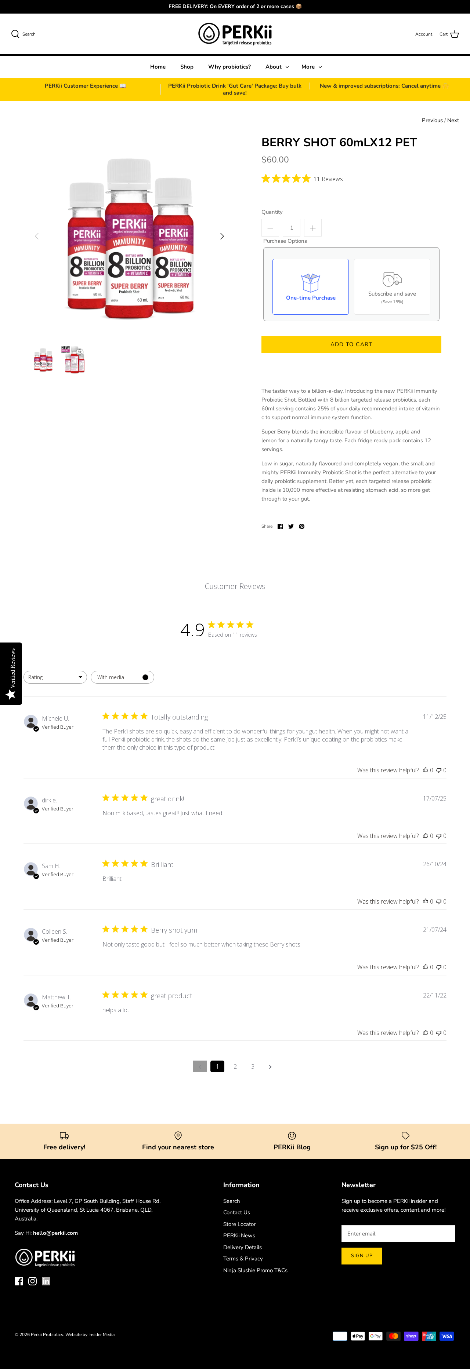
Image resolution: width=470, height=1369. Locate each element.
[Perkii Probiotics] (235, 34)
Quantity (272, 212)
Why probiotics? (229, 66)
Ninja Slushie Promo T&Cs (255, 1270)
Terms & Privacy (243, 1258)
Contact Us (236, 1212)
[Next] (222, 236)
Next (453, 120)
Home (158, 66)
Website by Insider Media (90, 1334)
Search (231, 1201)
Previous (432, 120)
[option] (129, 236)
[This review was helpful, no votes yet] (425, 770)
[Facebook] (19, 1281)
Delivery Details (242, 1247)
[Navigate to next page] (270, 1066)
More (308, 66)
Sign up (362, 1255)
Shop (187, 66)
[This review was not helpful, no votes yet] (438, 770)
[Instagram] (32, 1281)
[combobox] (55, 677)
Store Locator (239, 1224)
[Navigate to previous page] (200, 1066)
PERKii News (239, 1235)
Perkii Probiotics (47, 1334)
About (273, 66)
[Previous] (37, 236)
